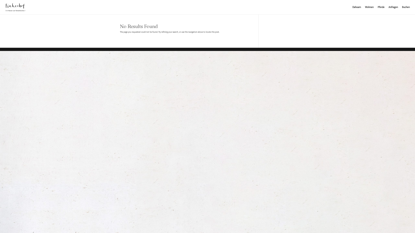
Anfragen (393, 7)
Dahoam (356, 7)
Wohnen (369, 7)
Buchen (406, 7)
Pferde (381, 7)
